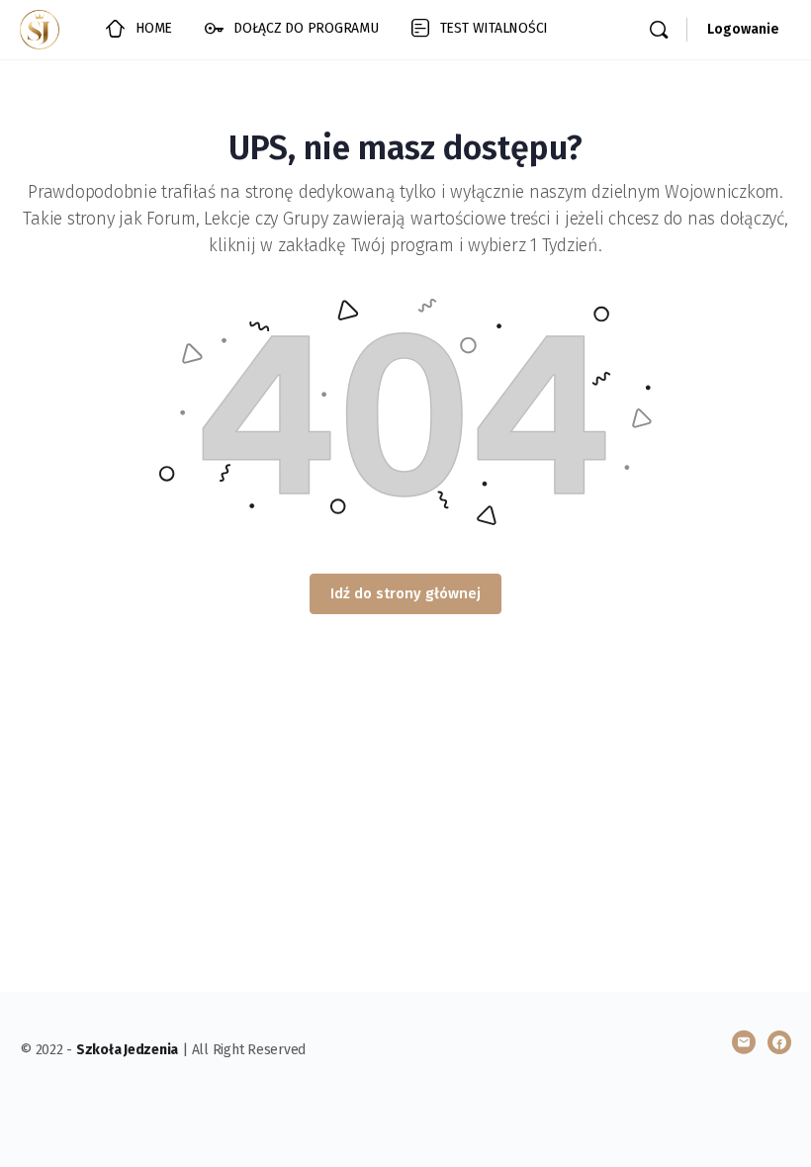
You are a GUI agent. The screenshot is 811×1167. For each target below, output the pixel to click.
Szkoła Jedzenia (127, 1049)
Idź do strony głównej (405, 593)
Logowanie (743, 29)
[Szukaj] (658, 30)
